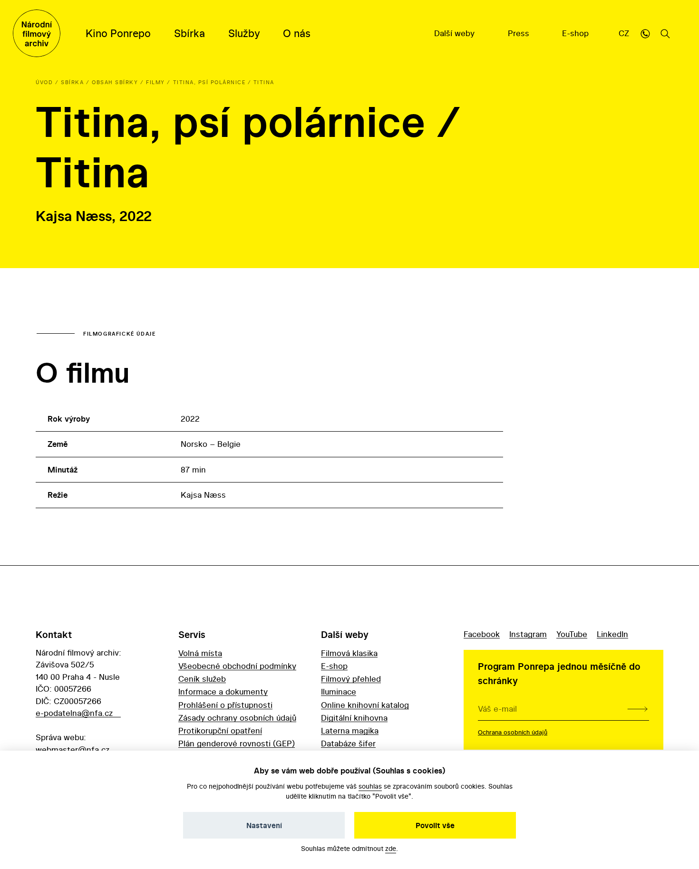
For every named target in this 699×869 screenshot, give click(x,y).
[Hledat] (665, 33)
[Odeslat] (637, 708)
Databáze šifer (348, 743)
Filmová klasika (349, 652)
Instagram (528, 633)
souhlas (370, 786)
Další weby (455, 33)
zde (390, 848)
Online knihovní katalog (365, 704)
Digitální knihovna (354, 717)
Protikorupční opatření (220, 730)
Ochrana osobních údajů (512, 732)
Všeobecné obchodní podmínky (237, 665)
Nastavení (264, 825)
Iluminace (338, 691)
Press (520, 33)
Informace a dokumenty (223, 691)
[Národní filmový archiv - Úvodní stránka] (36, 33)
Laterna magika (350, 730)
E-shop (576, 33)
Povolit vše (435, 825)
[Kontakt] (645, 33)
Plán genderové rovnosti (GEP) (236, 743)
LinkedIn (612, 633)
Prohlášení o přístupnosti (225, 704)
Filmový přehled (351, 678)
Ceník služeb (202, 678)
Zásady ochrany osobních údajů (237, 717)
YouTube (571, 633)
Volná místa (200, 652)
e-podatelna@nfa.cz (74, 712)
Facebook (482, 633)
